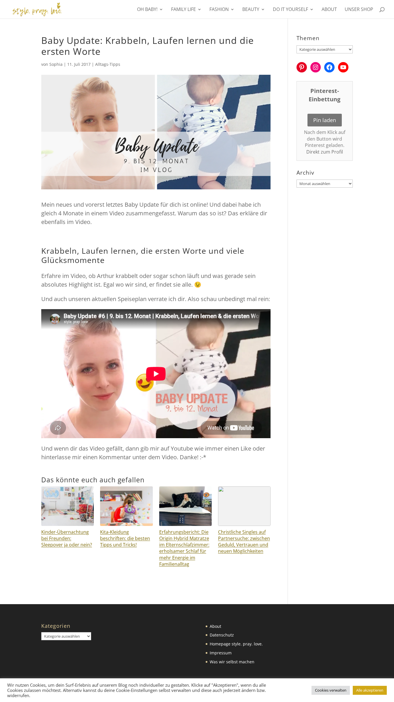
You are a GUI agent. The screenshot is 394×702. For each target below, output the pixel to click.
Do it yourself (290, 9)
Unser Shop (359, 9)
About (329, 9)
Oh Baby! (147, 9)
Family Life (183, 9)
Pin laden (324, 120)
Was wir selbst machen (232, 661)
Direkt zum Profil (324, 152)
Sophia (56, 64)
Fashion (219, 9)
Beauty (250, 9)
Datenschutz (222, 635)
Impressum (221, 653)
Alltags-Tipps (107, 64)
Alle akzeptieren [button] (369, 690)
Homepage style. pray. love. (236, 644)
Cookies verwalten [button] (330, 690)
